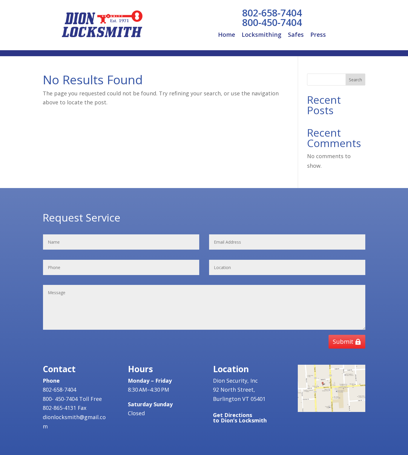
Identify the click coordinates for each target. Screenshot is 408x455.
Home (226, 36)
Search (355, 80)
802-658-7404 (272, 12)
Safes (296, 36)
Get (240, 417)
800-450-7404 (272, 22)
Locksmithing (261, 36)
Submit (343, 342)
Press (318, 36)
